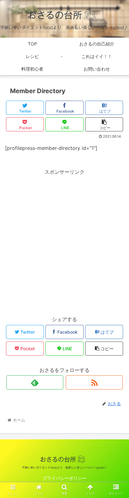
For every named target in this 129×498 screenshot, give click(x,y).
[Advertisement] (64, 241)
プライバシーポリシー (64, 478)
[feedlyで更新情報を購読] (34, 382)
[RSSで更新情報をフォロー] (94, 382)
